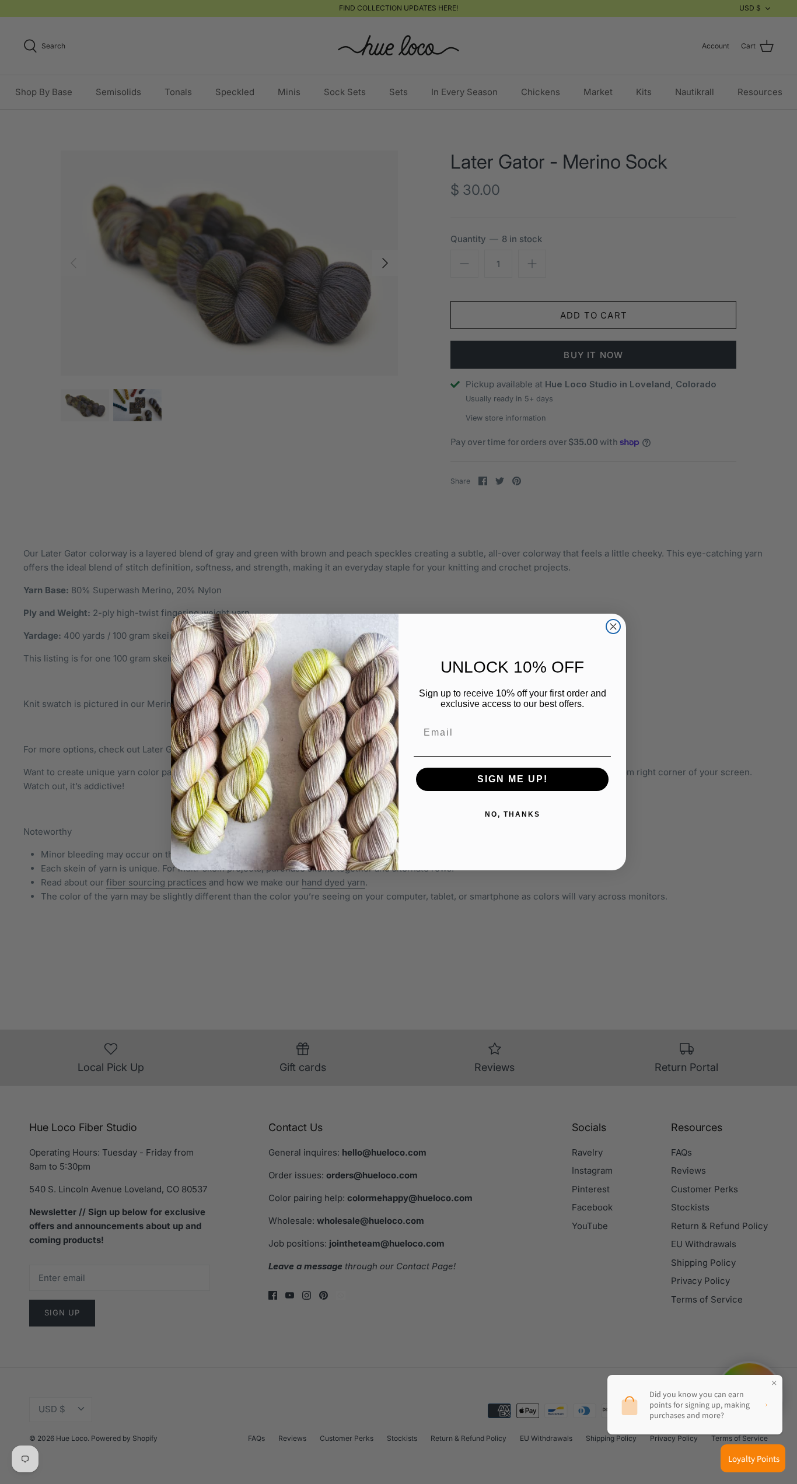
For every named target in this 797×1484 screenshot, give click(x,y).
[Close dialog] (613, 627)
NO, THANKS (512, 814)
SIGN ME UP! (512, 779)
